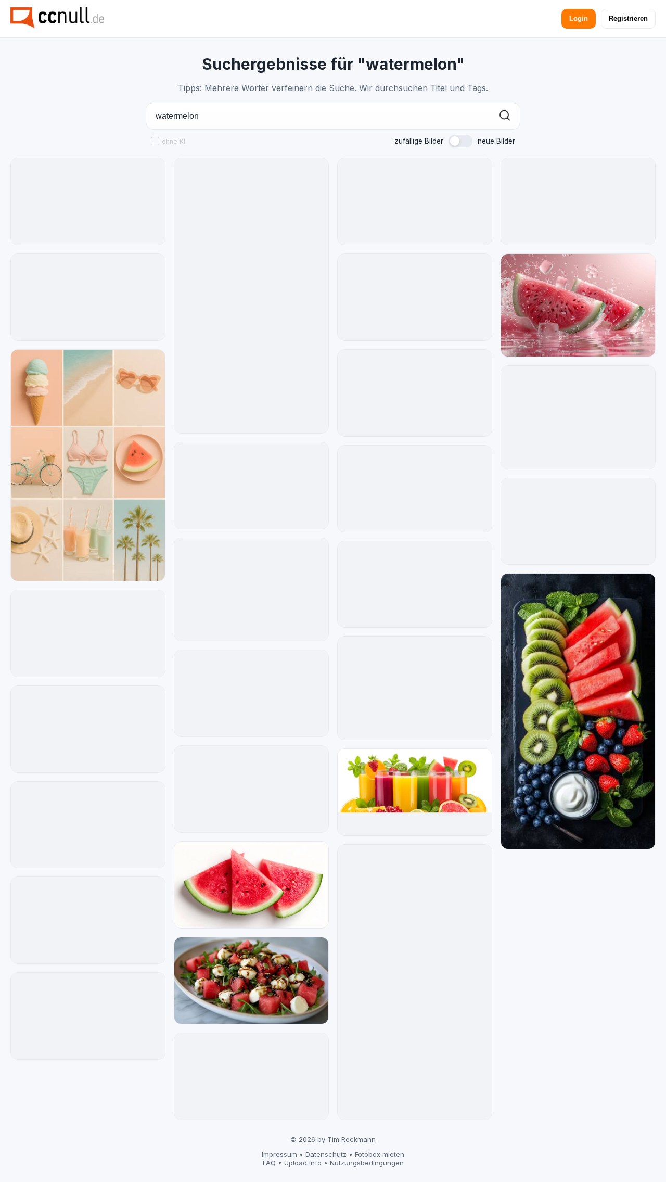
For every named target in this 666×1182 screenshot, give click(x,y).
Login (578, 18)
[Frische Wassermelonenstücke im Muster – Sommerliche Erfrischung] (251, 789)
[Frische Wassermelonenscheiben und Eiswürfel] (578, 305)
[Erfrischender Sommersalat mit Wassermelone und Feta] (251, 295)
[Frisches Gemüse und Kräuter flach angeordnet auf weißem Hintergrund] (415, 982)
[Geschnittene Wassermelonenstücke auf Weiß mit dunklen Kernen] (251, 485)
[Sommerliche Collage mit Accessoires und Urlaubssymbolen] (578, 417)
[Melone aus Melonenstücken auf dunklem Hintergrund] (251, 693)
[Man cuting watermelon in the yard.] (415, 688)
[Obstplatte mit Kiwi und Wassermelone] (578, 711)
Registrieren (628, 18)
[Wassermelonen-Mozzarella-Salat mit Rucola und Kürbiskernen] (88, 297)
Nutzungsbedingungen (367, 1163)
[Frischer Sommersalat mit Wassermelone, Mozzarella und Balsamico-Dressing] (251, 980)
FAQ (269, 1163)
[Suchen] (504, 116)
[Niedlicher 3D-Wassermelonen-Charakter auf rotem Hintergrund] (415, 584)
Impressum (279, 1154)
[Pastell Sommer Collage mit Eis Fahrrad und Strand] (88, 465)
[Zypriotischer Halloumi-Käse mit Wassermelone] (578, 201)
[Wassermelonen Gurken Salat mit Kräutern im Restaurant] (578, 521)
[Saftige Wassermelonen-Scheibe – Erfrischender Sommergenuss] (88, 1016)
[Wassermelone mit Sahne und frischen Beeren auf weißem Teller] (415, 393)
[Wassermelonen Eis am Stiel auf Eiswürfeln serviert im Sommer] (88, 920)
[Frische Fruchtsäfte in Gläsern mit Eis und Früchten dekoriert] (415, 792)
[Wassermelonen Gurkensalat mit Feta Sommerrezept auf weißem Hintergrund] (88, 825)
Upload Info (303, 1163)
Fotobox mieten (379, 1154)
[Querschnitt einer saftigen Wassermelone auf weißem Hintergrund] (415, 297)
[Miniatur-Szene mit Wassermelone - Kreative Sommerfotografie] (251, 589)
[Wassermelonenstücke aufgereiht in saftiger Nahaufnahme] (251, 1076)
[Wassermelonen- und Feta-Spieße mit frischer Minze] (88, 729)
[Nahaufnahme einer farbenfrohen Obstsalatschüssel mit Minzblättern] (88, 201)
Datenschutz (326, 1154)
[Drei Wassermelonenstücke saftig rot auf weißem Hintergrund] (251, 885)
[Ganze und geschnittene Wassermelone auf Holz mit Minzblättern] (88, 633)
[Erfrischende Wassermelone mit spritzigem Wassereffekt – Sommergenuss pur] (415, 201)
